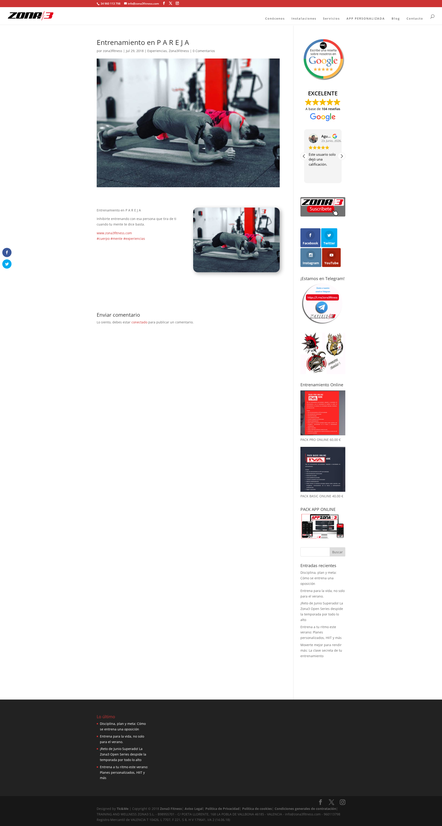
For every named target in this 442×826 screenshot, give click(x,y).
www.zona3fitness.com (114, 233)
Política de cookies (257, 808)
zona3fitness (112, 51)
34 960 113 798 (110, 4)
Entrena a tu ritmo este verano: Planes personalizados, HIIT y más (321, 632)
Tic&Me (122, 808)
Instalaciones (303, 18)
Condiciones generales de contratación (305, 808)
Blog (396, 18)
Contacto (415, 18)
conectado (139, 322)
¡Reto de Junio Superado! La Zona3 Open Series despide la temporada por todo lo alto (123, 754)
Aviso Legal (194, 808)
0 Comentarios (204, 51)
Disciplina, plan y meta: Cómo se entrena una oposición (318, 578)
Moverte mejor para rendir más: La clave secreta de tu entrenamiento (321, 650)
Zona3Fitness (179, 51)
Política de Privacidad (222, 808)
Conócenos (275, 18)
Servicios (331, 18)
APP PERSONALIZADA (365, 18)
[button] (341, 156)
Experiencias (157, 51)
